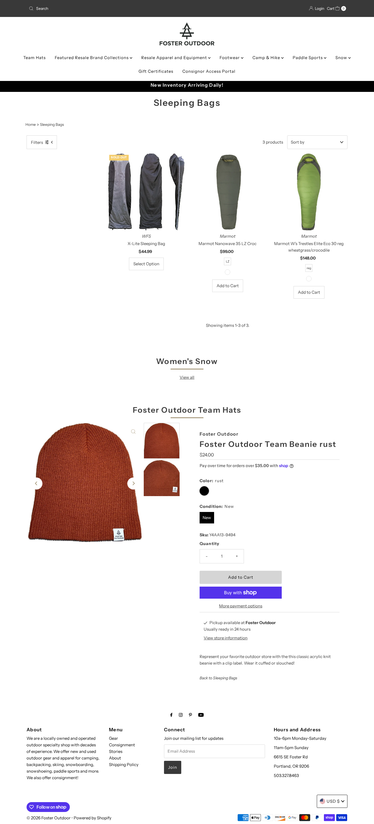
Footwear (230, 57)
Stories (115, 751)
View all (187, 377)
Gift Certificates (156, 71)
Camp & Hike (266, 57)
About (115, 758)
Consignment (122, 744)
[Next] (133, 483)
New (207, 517)
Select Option (146, 263)
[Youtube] (201, 715)
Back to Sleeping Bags (218, 677)
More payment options (240, 605)
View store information (226, 638)
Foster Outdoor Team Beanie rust (268, 444)
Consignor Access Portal (208, 71)
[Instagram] (181, 715)
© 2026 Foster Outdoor (49, 817)
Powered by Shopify (92, 817)
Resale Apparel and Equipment (174, 57)
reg (309, 268)
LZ (227, 261)
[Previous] (36, 483)
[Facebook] (171, 715)
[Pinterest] (190, 715)
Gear (113, 738)
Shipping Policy (124, 764)
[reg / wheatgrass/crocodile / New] (309, 278)
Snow (341, 57)
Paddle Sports (308, 57)
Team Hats (34, 57)
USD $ (333, 801)
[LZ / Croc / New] (227, 272)
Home (30, 124)
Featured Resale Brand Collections (92, 57)
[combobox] (79, 8)
